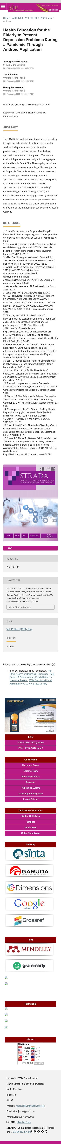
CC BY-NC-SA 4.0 (22, 1132)
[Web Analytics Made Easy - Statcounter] (11, 1122)
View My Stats (24, 1122)
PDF (9, 548)
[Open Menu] (3, 6)
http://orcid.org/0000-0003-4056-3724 (18, 81)
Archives (17, 18)
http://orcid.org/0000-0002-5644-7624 (18, 94)
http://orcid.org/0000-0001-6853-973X (18, 68)
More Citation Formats (20, 607)
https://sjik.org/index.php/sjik (30, 1106)
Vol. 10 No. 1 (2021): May (38, 18)
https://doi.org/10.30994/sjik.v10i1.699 (29, 104)
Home (6, 18)
